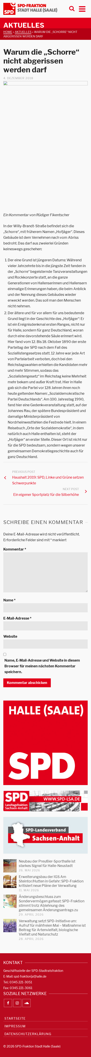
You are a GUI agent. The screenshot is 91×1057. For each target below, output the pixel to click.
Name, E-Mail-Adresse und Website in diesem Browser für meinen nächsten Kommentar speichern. (42, 666)
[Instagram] (17, 1003)
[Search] (72, 9)
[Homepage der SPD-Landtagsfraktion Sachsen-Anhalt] (45, 801)
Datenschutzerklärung (27, 1034)
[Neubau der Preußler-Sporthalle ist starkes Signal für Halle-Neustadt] (10, 865)
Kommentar (14, 549)
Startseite (15, 1018)
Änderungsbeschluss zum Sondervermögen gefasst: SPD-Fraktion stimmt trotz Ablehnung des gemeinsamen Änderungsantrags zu (51, 903)
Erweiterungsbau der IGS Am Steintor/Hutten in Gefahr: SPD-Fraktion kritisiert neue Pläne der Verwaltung (51, 881)
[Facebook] (8, 1003)
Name (9, 600)
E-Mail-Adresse (17, 618)
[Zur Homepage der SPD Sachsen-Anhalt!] (45, 835)
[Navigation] (82, 9)
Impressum (15, 1026)
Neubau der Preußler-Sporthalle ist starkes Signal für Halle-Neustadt (47, 863)
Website (10, 636)
